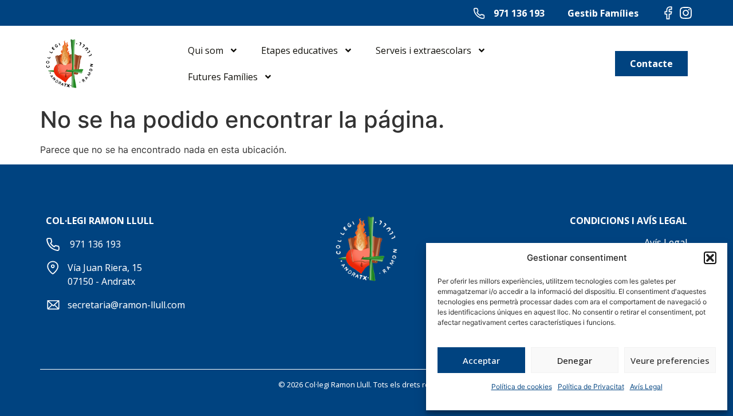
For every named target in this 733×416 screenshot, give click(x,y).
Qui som (205, 50)
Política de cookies (521, 386)
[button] (710, 258)
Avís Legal (646, 386)
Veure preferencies (670, 360)
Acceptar (481, 360)
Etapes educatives (299, 50)
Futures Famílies (223, 76)
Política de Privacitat (591, 386)
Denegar (574, 360)
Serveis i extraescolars (423, 50)
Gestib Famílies (603, 13)
